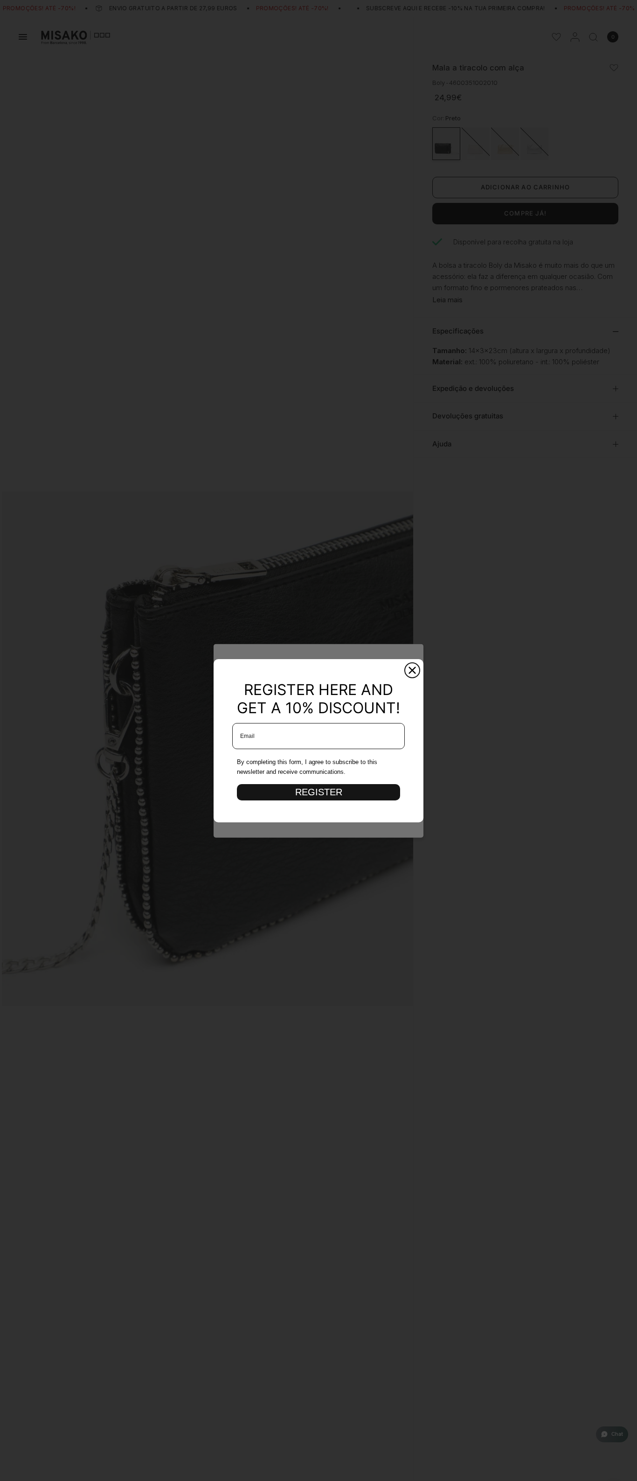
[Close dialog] (412, 670)
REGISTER (318, 792)
